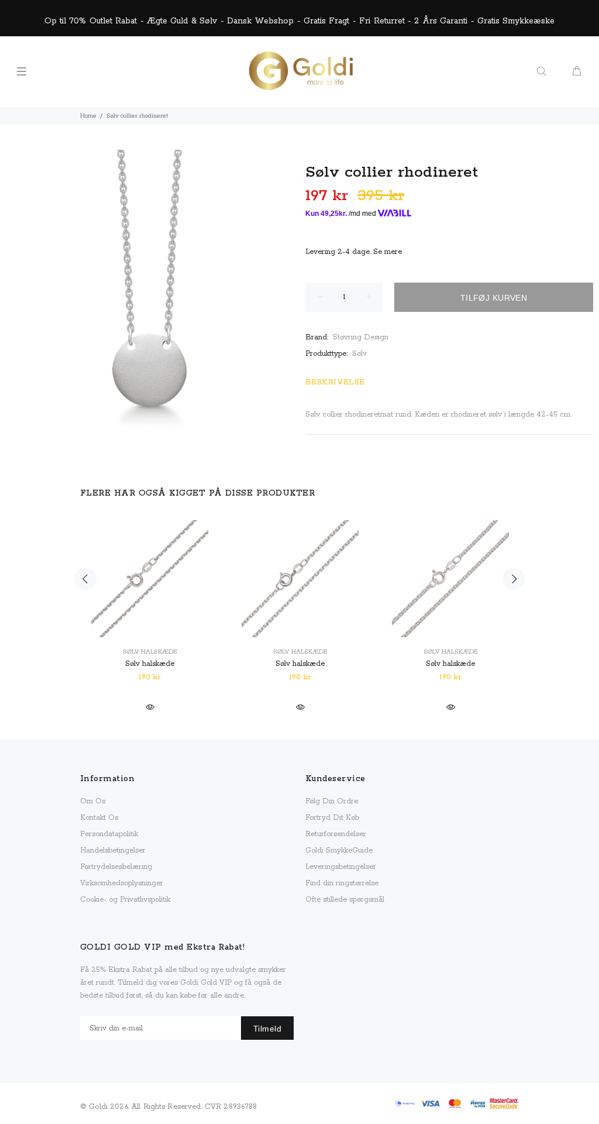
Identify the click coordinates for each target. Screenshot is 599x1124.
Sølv (359, 353)
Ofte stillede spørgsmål (344, 899)
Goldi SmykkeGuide (339, 850)
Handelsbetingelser (113, 850)
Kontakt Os (99, 817)
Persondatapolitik (109, 834)
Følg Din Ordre (331, 801)
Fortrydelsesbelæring (116, 866)
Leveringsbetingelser (340, 866)
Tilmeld (267, 1028)
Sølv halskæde (150, 652)
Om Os (92, 801)
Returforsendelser (335, 834)
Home (88, 116)
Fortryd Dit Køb (332, 817)
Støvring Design (360, 337)
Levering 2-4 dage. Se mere (353, 252)
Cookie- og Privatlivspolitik (125, 899)
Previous (85, 579)
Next (513, 579)
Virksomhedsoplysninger (121, 883)
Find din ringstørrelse (341, 883)
